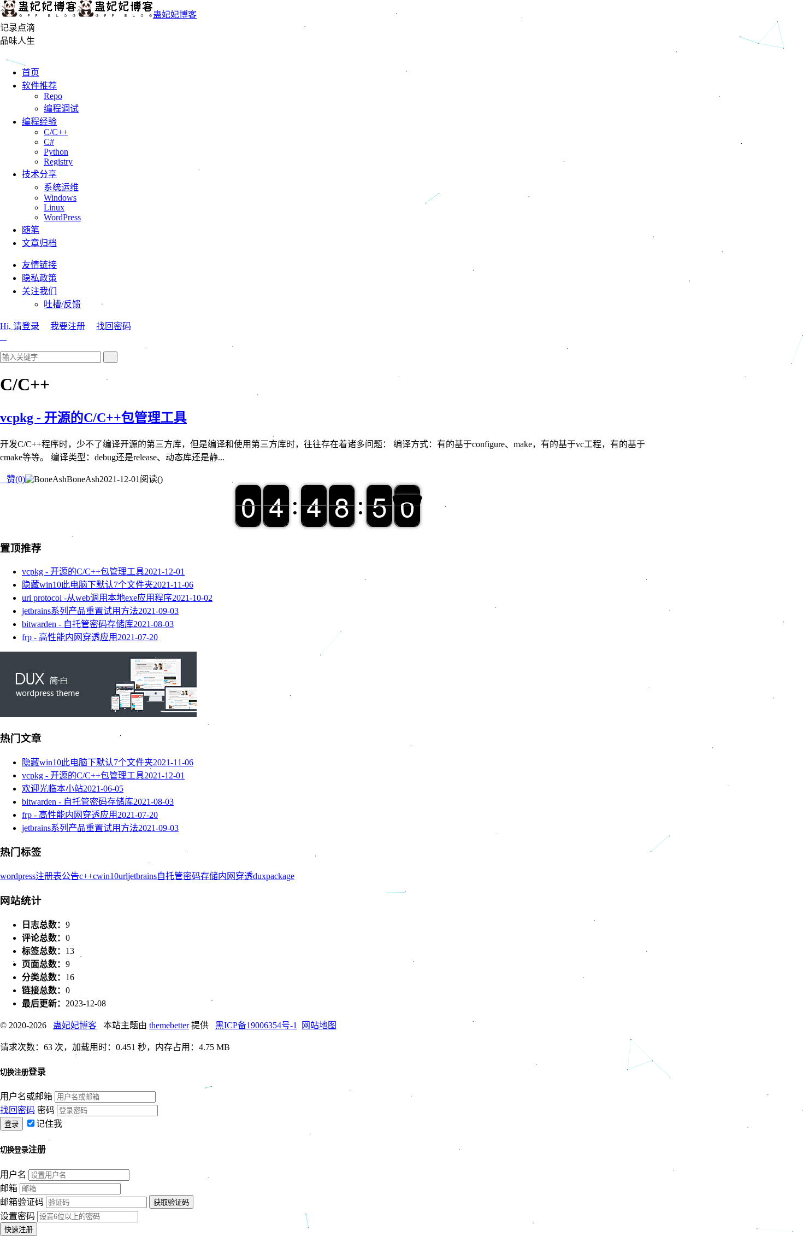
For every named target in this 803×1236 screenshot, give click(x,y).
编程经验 (39, 121)
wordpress (18, 876)
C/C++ (56, 132)
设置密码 (17, 1216)
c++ (86, 876)
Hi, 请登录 (19, 326)
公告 (70, 876)
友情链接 (39, 265)
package (280, 876)
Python (56, 151)
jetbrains (142, 876)
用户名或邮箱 (26, 1096)
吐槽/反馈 (62, 304)
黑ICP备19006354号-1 (256, 1025)
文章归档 (39, 243)
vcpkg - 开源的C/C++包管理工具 (93, 418)
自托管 (170, 876)
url (123, 876)
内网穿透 (235, 876)
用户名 (13, 1174)
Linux (54, 207)
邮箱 (8, 1188)
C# (49, 142)
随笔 (30, 230)
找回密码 (113, 326)
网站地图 (319, 1025)
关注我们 (39, 291)
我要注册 (67, 326)
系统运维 (61, 187)
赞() (12, 479)
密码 (46, 1110)
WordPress (62, 217)
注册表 (49, 876)
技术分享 (39, 174)
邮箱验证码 (22, 1201)
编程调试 (61, 108)
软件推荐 (39, 85)
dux (259, 876)
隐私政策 (39, 278)
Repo (53, 96)
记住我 (49, 1123)
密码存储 (200, 876)
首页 (30, 72)
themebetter (169, 1025)
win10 (108, 876)
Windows (60, 197)
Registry (58, 161)
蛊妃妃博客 (175, 14)
